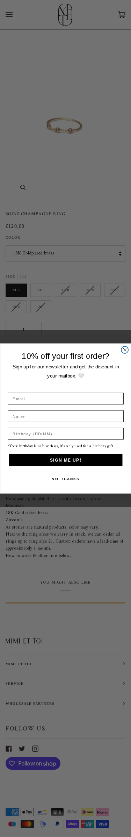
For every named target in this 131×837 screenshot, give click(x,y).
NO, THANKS (65, 479)
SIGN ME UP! (65, 460)
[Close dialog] (124, 349)
